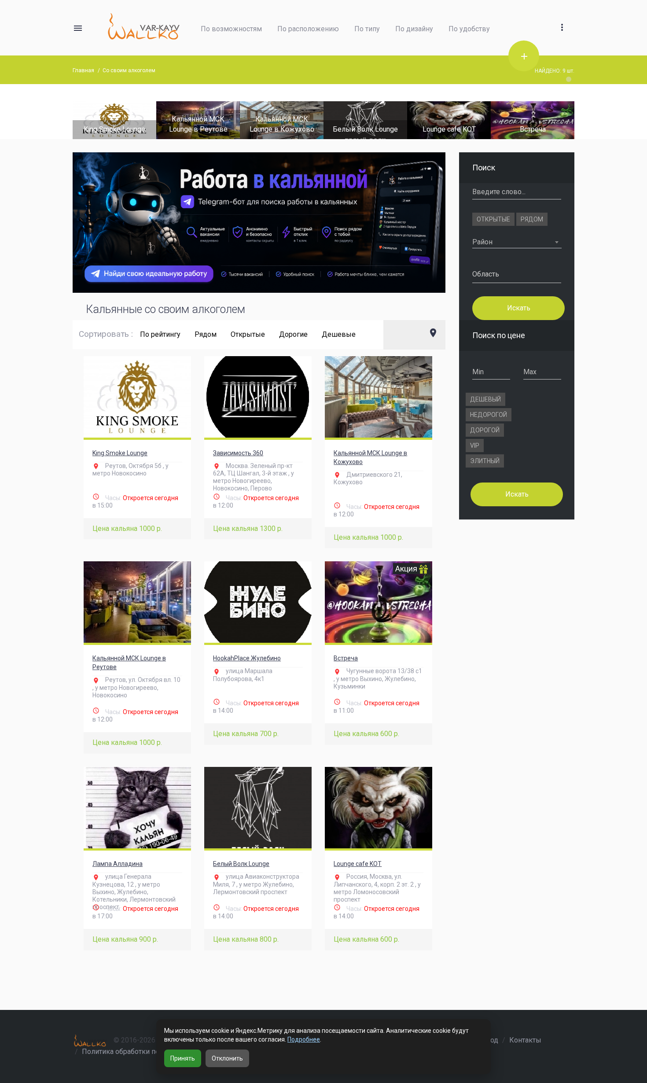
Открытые (248, 334)
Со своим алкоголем (129, 70)
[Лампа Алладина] (544, 119)
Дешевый (485, 399)
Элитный (485, 460)
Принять (182, 1058)
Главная (83, 70)
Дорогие (293, 334)
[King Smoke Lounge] (137, 397)
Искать (518, 307)
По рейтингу (160, 334)
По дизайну (414, 29)
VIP (474, 445)
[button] (562, 17)
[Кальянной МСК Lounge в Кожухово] (378, 397)
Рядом (206, 334)
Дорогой (485, 430)
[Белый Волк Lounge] (293, 119)
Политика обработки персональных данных (154, 1051)
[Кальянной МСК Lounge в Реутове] (137, 602)
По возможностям (231, 29)
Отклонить (227, 1058)
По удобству (469, 29)
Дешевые (339, 334)
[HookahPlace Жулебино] (258, 602)
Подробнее (303, 1039)
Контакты (525, 1040)
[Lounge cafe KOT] (377, 119)
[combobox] (517, 242)
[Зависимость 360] (258, 397)
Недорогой (488, 414)
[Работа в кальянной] (259, 222)
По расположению (308, 29)
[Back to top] (613, 1046)
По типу (367, 29)
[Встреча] (461, 119)
